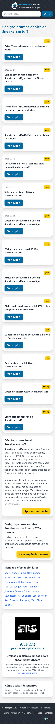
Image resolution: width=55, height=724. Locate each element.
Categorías (27, 712)
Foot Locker (11, 586)
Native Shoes (24, 595)
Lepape (35, 591)
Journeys (23, 586)
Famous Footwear (34, 582)
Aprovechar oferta (36, 511)
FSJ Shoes (34, 586)
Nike (29, 572)
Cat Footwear (40, 595)
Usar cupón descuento (33, 554)
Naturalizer (10, 577)
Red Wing (25, 600)
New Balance (35, 577)
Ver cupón (13, 56)
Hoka (21, 582)
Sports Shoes (12, 572)
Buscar (47, 13)
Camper (37, 572)
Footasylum (11, 582)
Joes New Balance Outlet (17, 591)
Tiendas (38, 712)
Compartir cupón (12, 712)
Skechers (22, 577)
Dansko (9, 604)
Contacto (48, 712)
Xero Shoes (37, 600)
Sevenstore (10, 595)
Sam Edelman (12, 600)
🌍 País (47, 718)
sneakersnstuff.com (27, 673)
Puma (23, 572)
